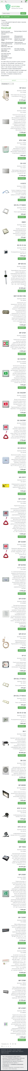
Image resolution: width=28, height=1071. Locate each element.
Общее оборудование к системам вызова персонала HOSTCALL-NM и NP (7, 44)
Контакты (21, 1051)
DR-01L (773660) (20, 205)
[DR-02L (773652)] (5, 684)
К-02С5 (23, 183)
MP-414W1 (22, 1008)
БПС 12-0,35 (21, 808)
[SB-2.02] (5, 770)
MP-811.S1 (22, 634)
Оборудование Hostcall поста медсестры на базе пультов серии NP (19, 38)
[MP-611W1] (5, 614)
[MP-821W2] (5, 579)
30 (13, 1044)
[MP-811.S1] (5, 642)
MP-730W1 (22, 917)
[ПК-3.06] (5, 121)
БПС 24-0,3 (22, 827)
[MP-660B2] (5, 794)
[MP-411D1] (5, 343)
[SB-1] (5, 743)
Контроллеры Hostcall (20, 31)
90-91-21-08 (21, 713)
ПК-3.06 (23, 108)
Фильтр (14, 80)
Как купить (9, 1049)
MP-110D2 (22, 847)
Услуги (14, 1049)
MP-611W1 (22, 599)
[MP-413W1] (6, 518)
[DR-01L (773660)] (5, 211)
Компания (3, 1049)
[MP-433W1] (6, 551)
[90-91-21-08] (5, 719)
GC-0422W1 (21, 393)
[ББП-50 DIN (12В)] (5, 312)
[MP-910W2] (5, 962)
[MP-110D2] (5, 858)
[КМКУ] (5, 231)
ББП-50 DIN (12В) (20, 296)
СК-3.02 (23, 163)
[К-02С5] (5, 191)
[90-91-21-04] (5, 252)
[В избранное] (8, 87)
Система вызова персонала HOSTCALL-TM (6, 50)
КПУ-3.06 (22, 140)
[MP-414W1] (5, 1024)
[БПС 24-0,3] (5, 834)
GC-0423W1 (21, 420)
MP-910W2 (22, 948)
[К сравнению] (6, 87)
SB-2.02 (23, 760)
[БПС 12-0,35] (5, 815)
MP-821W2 (22, 565)
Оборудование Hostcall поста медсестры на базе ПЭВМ (6, 38)
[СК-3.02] (5, 171)
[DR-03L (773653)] (5, 701)
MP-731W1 (22, 980)
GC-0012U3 (22, 448)
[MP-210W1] (5, 893)
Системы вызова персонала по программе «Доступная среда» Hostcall (6, 56)
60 (15, 1044)
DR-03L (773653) (20, 696)
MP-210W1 (22, 874)
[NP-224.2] (5, 95)
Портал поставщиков (6, 1051)
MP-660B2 (22, 785)
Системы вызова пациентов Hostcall (19, 49)
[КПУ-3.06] (5, 149)
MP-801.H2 (22, 264)
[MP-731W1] (5, 992)
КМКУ (24, 222)
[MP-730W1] (5, 930)
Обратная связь (5, 1052)
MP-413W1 (22, 499)
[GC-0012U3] (5, 460)
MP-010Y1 (22, 477)
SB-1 (24, 731)
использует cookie (11, 1056)
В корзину (22, 102)
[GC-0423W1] (6, 431)
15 (10, 1044)
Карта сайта (15, 1051)
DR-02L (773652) (20, 679)
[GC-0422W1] (5, 404)
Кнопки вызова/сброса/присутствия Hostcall (7, 33)
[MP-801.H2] (6, 277)
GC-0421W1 (22, 359)
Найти (23, 13)
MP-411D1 (22, 333)
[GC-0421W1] (5, 373)
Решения (19, 1049)
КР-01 (24, 655)
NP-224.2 (22, 88)
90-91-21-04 (21, 245)
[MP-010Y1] (5, 485)
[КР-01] (5, 664)
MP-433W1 (22, 542)
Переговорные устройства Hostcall (20, 43)
